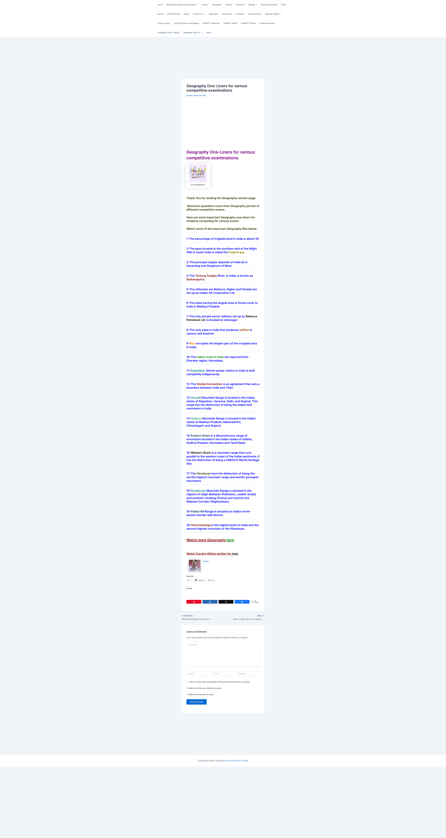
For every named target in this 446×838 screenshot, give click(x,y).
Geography (217, 4)
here (230, 540)
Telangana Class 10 (191, 32)
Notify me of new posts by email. (201, 694)
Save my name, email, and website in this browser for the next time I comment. (220, 682)
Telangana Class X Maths (168, 32)
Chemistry (240, 4)
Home (160, 4)
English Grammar (267, 23)
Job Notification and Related (186, 23)
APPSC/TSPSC (173, 14)
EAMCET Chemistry (211, 23)
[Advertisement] (223, 62)
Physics (228, 4)
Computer (240, 14)
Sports (160, 14)
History (205, 4)
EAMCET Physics (248, 23)
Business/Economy (269, 4)
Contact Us (198, 14)
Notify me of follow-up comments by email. (205, 688)
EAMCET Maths (230, 23)
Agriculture (214, 14)
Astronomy (227, 14)
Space (186, 14)
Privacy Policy (163, 23)
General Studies (272, 14)
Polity (283, 4)
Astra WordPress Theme (237, 760)
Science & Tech (255, 14)
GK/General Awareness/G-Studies (181, 4)
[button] (197, 4)
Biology (251, 4)
